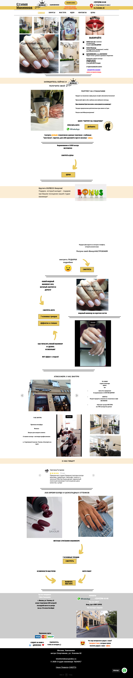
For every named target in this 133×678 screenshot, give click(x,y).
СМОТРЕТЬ (87, 269)
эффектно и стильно (48, 323)
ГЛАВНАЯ (41, 13)
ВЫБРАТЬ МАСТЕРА (68, 583)
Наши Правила (62, 667)
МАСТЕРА (62, 13)
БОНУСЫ (52, 13)
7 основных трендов (49, 317)
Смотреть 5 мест (94, 643)
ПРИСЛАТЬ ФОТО (73, 125)
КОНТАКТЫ (82, 13)
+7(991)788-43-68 (101, 599)
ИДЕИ (72, 13)
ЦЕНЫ (93, 13)
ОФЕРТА (72, 667)
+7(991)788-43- (99, 2)
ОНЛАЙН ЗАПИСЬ (70, 3)
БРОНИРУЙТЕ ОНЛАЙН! (93, 70)
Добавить (91, 127)
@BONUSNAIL (37, 645)
